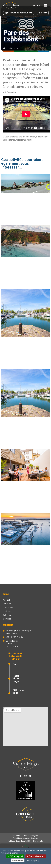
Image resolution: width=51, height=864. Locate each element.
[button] (45, 5)
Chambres (8, 607)
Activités (7, 615)
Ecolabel (7, 611)
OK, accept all (16, 856)
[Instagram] (25, 776)
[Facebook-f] (20, 776)
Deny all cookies (36, 856)
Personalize (17, 860)
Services (7, 603)
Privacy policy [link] (33, 860)
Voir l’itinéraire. (9, 92)
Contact (7, 619)
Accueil (6, 600)
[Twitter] (30, 776)
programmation (24, 140)
